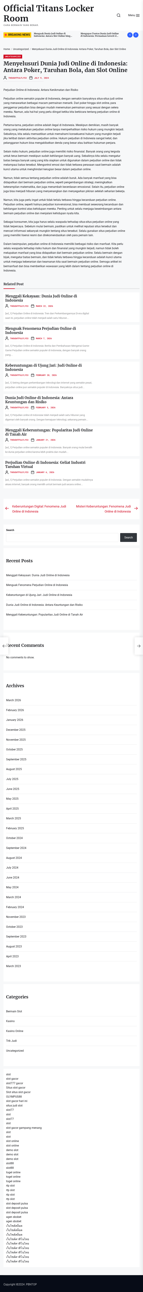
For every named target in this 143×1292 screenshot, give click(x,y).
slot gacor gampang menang (24, 1127)
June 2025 (12, 789)
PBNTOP (31, 1284)
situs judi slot (14, 1105)
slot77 (10, 1110)
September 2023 (16, 936)
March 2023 (13, 966)
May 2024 (12, 887)
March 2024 (13, 897)
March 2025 (13, 818)
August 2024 (14, 858)
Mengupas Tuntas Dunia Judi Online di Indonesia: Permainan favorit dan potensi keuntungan (89, 36)
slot (8, 1074)
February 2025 (15, 828)
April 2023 (12, 956)
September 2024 (16, 848)
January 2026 (14, 720)
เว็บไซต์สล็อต (14, 1225)
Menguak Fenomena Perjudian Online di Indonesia (40, 330)
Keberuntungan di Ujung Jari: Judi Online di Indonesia (43, 367)
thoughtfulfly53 (17, 77)
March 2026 (13, 700)
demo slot (12, 1150)
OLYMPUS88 (14, 1096)
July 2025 (12, 779)
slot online (12, 1141)
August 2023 (14, 946)
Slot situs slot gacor (18, 1092)
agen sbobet (13, 1217)
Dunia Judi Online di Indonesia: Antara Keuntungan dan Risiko (39, 400)
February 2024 (15, 907)
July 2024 (12, 867)
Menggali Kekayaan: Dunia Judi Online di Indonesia (41, 298)
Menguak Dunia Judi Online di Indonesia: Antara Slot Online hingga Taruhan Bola (43, 36)
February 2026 (15, 710)
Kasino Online (14, 1031)
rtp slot (10, 1185)
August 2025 (14, 769)
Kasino (10, 1021)
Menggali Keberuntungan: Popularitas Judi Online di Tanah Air (49, 432)
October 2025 (14, 749)
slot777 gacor (14, 1083)
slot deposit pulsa (17, 1203)
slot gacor (12, 1078)
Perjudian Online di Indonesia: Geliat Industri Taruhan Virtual (45, 464)
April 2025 (12, 808)
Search (10, 530)
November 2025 (16, 739)
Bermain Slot (14, 1011)
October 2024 (14, 838)
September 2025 (16, 759)
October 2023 (14, 926)
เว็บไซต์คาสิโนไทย (17, 1239)
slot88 (10, 1163)
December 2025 (15, 729)
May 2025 (12, 798)
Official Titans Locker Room (48, 13)
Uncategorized (13, 56)
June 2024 (12, 877)
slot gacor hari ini (16, 1101)
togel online (13, 1172)
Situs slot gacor (15, 1087)
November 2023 (16, 917)
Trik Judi (11, 1040)
